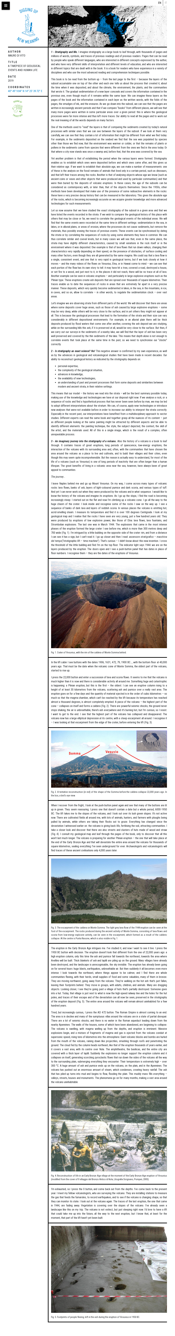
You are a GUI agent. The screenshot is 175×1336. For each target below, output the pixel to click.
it (166, 2)
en (159, 2)
